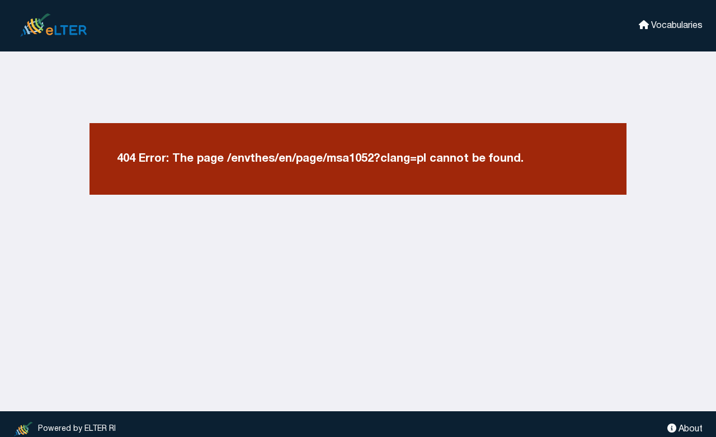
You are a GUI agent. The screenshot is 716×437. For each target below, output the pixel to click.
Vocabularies (676, 26)
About (689, 429)
